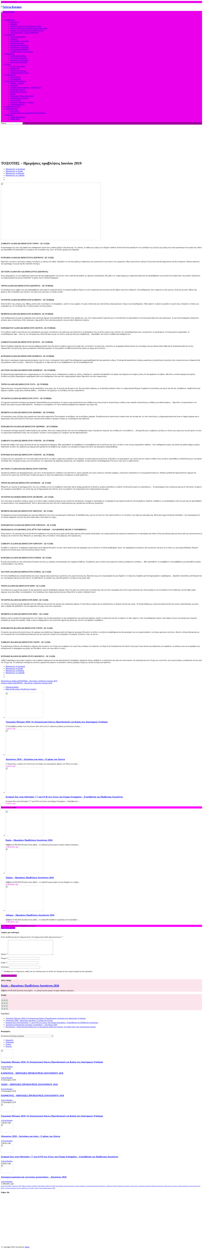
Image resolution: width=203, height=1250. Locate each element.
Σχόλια (8, 1044)
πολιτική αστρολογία (183, 1186)
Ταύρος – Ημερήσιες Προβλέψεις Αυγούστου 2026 (30, 877)
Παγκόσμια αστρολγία (157, 1186)
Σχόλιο (4, 954)
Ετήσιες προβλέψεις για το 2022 (25, 1188)
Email (4, 963)
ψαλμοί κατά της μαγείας (170, 1186)
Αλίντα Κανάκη (7, 1067)
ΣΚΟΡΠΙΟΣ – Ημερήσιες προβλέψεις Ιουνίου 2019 (26, 683)
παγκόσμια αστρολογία (92, 1186)
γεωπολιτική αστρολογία (144, 1186)
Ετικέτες (9, 1046)
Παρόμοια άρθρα (12, 687)
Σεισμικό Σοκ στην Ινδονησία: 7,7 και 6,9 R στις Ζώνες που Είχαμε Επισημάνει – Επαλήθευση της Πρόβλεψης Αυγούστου (64, 797)
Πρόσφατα (10, 1042)
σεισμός (36, 1188)
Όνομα (4, 958)
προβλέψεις (109, 1186)
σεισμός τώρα (133, 1186)
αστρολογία (15, 1186)
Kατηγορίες (5, 1036)
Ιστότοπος (4, 967)
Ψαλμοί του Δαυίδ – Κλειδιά (29, 1186)
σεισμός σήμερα (193, 1186)
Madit (27, 1247)
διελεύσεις (127, 1186)
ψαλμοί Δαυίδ (59, 1186)
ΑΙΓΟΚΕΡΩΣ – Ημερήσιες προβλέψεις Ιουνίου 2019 (29, 681)
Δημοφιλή (9, 1040)
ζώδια (19, 1186)
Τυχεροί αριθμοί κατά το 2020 (47, 1188)
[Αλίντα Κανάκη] (11, 6)
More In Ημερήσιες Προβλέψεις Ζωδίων (21, 689)
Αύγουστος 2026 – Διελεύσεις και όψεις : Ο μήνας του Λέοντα (35, 759)
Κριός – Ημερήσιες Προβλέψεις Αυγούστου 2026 (29, 840)
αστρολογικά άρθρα (6, 1186)
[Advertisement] (101, 142)
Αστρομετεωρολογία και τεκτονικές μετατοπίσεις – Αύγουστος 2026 (31, 1025)
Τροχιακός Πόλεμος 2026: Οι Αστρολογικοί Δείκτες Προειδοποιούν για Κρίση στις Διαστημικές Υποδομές (57, 722)
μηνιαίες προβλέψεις (80, 1186)
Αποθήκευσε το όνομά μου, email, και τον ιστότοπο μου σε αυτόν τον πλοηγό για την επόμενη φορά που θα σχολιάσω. (48, 971)
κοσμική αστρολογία (68, 1186)
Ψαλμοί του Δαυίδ (50, 1186)
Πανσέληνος (102, 1186)
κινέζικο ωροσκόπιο (10, 1188)
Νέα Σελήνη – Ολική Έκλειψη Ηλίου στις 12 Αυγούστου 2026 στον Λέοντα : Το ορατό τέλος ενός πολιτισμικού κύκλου (51, 1027)
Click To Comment (8, 928)
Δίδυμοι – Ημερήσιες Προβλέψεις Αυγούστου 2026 (30, 915)
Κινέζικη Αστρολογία (118, 1186)
